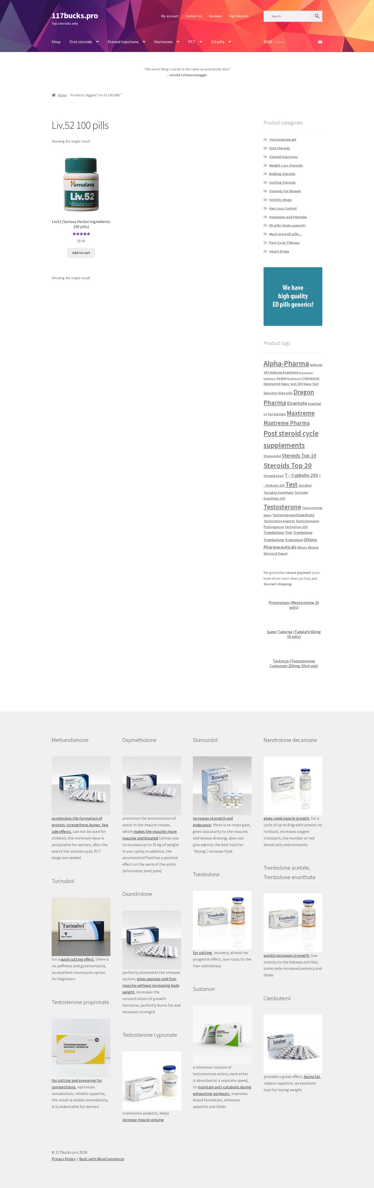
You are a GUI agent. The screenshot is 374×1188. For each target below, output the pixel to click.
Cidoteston (310, 378)
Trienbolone (274, 539)
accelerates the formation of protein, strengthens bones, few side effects (80, 825)
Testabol (305, 485)
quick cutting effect (77, 959)
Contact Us (193, 16)
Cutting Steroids (282, 182)
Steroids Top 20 (288, 465)
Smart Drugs (279, 251)
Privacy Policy (64, 1158)
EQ (265, 414)
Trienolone (294, 539)
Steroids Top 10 (299, 455)
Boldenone (294, 378)
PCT (192, 41)
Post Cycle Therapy (284, 242)
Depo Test (311, 384)
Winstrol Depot (275, 553)
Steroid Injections (123, 41)
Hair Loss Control (283, 208)
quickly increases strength (286, 955)
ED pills (217, 41)
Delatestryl (272, 384)
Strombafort (274, 475)
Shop (56, 41)
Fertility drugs (280, 199)
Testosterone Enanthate (293, 515)
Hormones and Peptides (288, 217)
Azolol (281, 378)
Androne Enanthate (284, 372)
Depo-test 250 (292, 384)
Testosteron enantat (279, 521)
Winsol (313, 547)
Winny (302, 547)
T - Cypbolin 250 (301, 475)
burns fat (312, 1076)
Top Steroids (239, 16)
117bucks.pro (75, 15)
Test (291, 484)
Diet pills (286, 393)
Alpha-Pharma (286, 363)
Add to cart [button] (81, 252)
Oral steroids (80, 41)
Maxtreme (301, 413)
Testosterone (282, 506)
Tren (288, 532)
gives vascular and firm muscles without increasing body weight (150, 985)
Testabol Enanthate (278, 492)
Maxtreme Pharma (287, 422)
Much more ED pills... (285, 234)
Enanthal (314, 404)
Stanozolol (272, 456)
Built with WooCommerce (101, 1158)
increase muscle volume (143, 1119)
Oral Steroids (279, 148)
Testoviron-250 (296, 527)
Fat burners (277, 414)
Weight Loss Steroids (286, 165)
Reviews (215, 16)
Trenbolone (302, 532)
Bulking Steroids (282, 173)
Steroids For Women (285, 191)
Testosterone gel (282, 139)
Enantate (297, 403)
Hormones (163, 41)
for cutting (202, 952)
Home (62, 95)
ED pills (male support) (287, 225)
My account (170, 16)
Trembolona (274, 532)
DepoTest (271, 393)
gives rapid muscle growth (286, 818)
